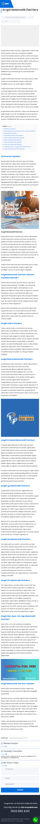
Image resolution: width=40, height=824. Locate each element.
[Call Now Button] (35, 820)
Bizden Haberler (20, 17)
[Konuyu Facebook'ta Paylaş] (12, 21)
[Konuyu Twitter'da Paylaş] (15, 21)
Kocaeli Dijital (19, 821)
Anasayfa (5, 12)
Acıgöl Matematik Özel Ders (18, 738)
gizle (9, 126)
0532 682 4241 (20, 811)
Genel (13, 17)
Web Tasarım (11, 821)
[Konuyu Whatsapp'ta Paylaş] (17, 21)
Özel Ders (11, 12)
